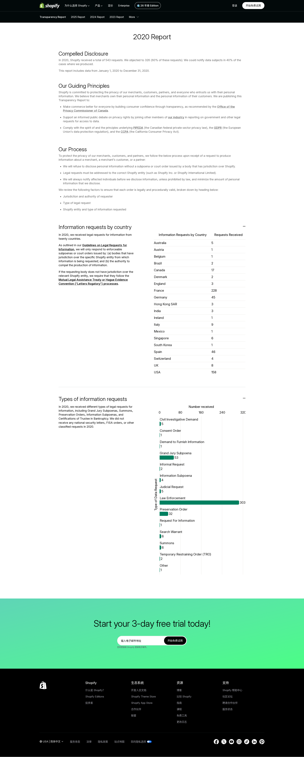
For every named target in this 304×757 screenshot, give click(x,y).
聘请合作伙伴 (230, 702)
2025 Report (78, 17)
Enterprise (124, 5)
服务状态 (227, 709)
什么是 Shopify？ (95, 690)
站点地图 (119, 741)
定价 (110, 5)
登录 (234, 5)
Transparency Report (53, 17)
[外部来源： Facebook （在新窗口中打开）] (216, 741)
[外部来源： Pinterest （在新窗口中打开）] (261, 741)
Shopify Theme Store (143, 696)
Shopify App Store (141, 702)
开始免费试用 (253, 5)
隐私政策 (103, 741)
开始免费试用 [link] (175, 640)
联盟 (133, 715)
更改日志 (182, 721)
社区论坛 (227, 696)
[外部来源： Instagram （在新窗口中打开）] (239, 741)
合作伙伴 (136, 709)
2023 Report (117, 17)
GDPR (218, 127)
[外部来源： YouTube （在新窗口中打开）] (231, 741)
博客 (179, 690)
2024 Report (97, 17)
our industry (176, 117)
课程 (179, 709)
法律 (89, 741)
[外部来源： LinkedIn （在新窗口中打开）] (254, 741)
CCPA (124, 131)
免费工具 (182, 715)
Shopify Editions (94, 696)
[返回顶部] (43, 685)
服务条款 (75, 741)
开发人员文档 (138, 690)
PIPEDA (138, 127)
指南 (179, 702)
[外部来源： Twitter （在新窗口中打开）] (223, 741)
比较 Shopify (184, 696)
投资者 (89, 702)
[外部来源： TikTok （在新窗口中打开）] (246, 741)
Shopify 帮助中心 (232, 690)
